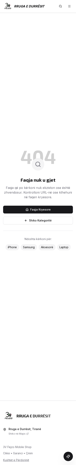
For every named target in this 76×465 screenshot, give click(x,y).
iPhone (12, 247)
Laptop (63, 247)
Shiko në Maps (17, 433)
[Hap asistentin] (68, 456)
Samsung (29, 247)
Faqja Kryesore (40, 209)
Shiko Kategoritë (40, 220)
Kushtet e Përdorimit (16, 460)
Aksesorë (47, 247)
